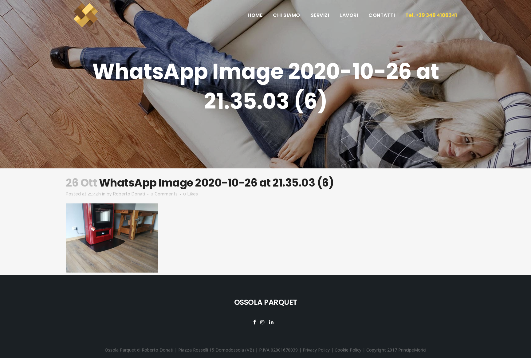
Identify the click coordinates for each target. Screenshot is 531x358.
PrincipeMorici (412, 350)
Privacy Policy (316, 350)
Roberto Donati (129, 193)
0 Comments (164, 193)
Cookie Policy (348, 350)
